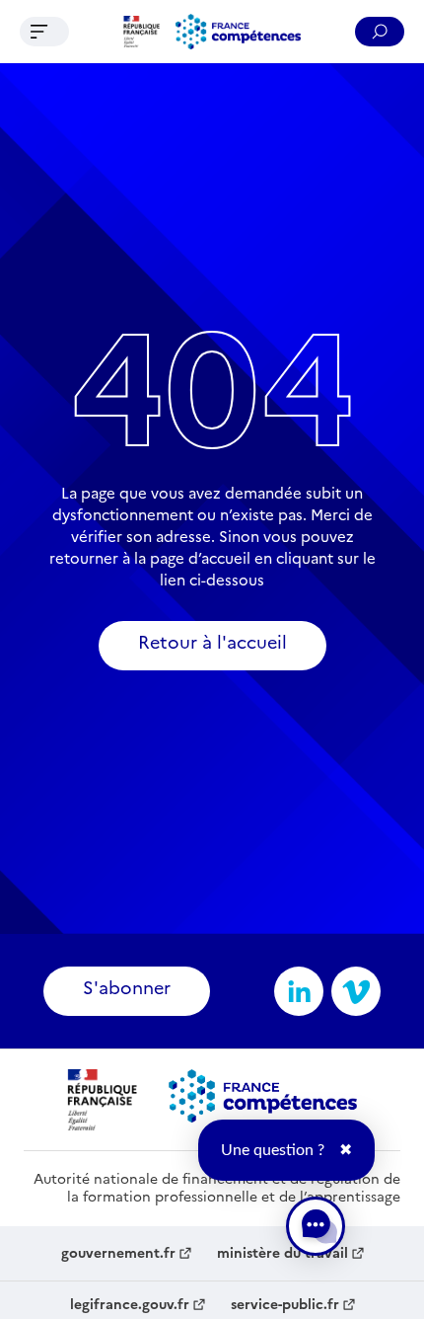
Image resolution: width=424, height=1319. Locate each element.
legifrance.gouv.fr (129, 1305)
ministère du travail (282, 1254)
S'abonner (127, 987)
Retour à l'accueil (212, 642)
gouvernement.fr (118, 1254)
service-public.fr (285, 1305)
